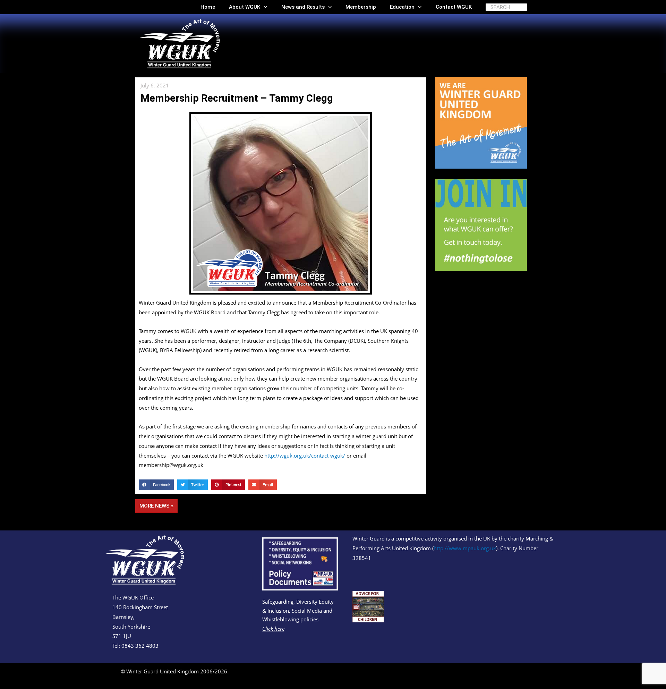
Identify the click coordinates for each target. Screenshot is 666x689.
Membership (360, 7)
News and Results (303, 7)
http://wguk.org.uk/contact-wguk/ (304, 455)
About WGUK (244, 7)
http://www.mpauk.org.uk (465, 548)
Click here (273, 628)
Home (207, 7)
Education (402, 7)
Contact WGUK (454, 7)
